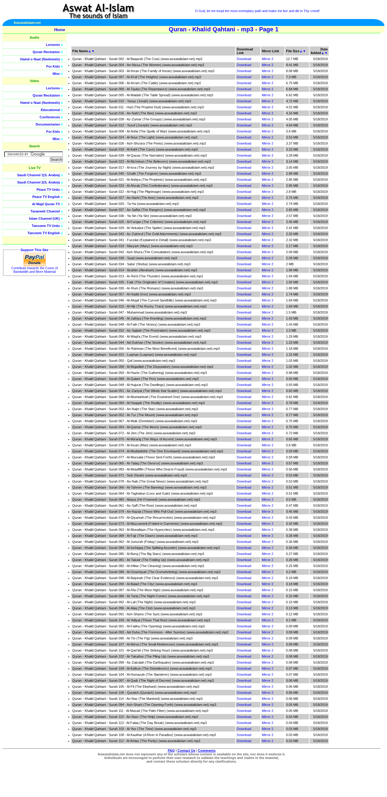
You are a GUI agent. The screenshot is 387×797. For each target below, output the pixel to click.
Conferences (50, 117)
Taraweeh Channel (45, 211)
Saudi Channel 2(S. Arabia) (38, 182)
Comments (207, 750)
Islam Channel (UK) (44, 218)
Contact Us (186, 750)
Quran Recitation (46, 52)
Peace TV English (46, 197)
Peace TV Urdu (48, 189)
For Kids (53, 66)
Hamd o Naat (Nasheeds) (40, 59)
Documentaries (48, 124)
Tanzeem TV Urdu (46, 226)
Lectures (53, 44)
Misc (56, 73)
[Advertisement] (358, 135)
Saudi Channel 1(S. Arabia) (38, 175)
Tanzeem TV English (44, 233)
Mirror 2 (267, 59)
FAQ (171, 750)
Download (244, 59)
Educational (50, 110)
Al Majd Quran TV (46, 204)
